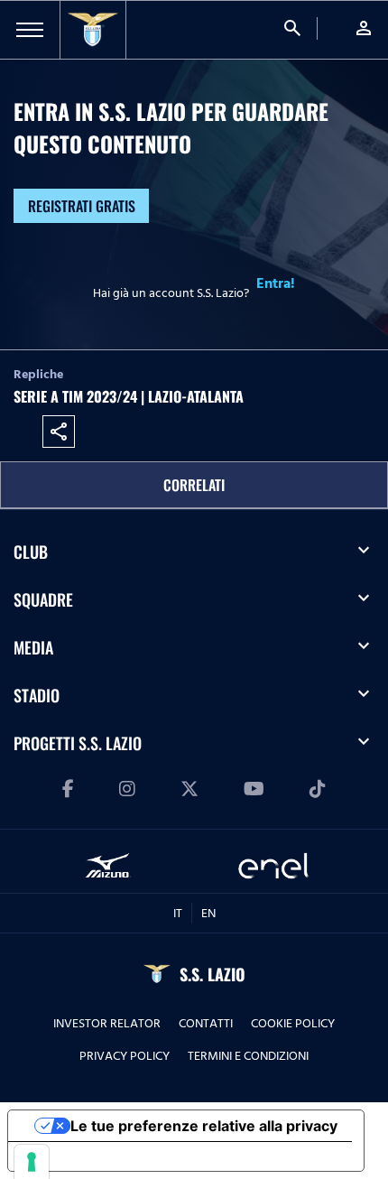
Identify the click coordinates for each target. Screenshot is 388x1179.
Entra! (275, 283)
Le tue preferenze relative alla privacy (203, 1126)
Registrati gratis (81, 206)
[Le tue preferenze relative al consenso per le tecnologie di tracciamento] (31, 1162)
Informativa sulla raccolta (111, 1156)
